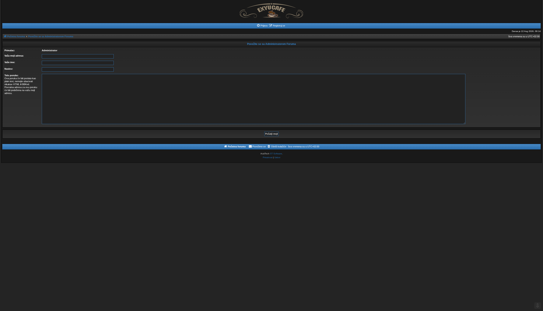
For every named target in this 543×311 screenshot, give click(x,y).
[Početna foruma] (271, 9)
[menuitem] (262, 25)
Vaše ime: (9, 62)
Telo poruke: (11, 75)
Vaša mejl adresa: (14, 55)
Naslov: (8, 69)
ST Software (276, 153)
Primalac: (9, 50)
